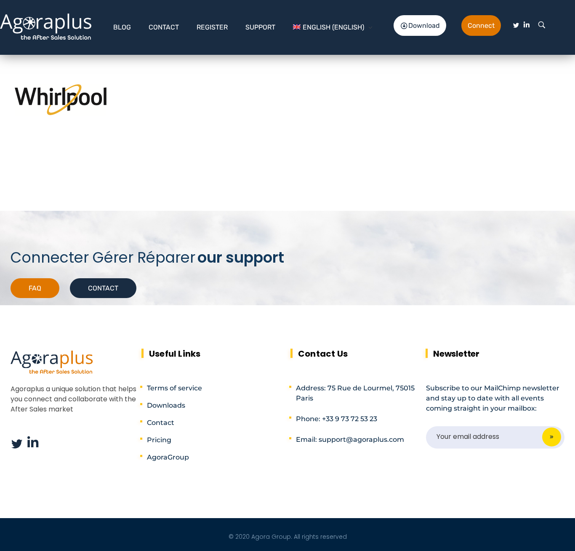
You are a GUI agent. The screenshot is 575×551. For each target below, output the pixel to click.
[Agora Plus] (46, 25)
